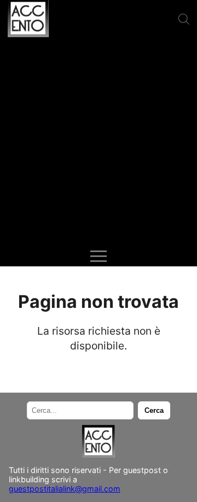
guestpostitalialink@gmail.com (64, 488)
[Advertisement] (98, 142)
